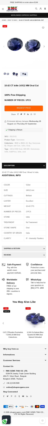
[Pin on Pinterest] (24, 114)
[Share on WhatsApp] (31, 114)
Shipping (11, 130)
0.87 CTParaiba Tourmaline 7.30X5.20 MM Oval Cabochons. (13, 334)
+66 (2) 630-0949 (12, 383)
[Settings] (44, 9)
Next (44, 46)
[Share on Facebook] (18, 114)
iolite (19, 152)
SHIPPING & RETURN (12, 248)
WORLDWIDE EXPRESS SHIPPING (24, 15)
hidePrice (13, 152)
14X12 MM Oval (16, 149)
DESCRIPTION (9, 165)
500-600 (26, 149)
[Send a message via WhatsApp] (4, 422)
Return (19, 130)
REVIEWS (7, 255)
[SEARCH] (36, 9)
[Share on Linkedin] (28, 114)
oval (24, 152)
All (27, 143)
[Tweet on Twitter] (21, 114)
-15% (28, 308)
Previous (4, 46)
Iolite (23, 146)
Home (4, 20)
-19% (6, 308)
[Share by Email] (34, 114)
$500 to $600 (12, 20)
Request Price (24, 108)
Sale (4, 26)
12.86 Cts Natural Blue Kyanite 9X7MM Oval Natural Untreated (35, 334)
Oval (28, 146)
